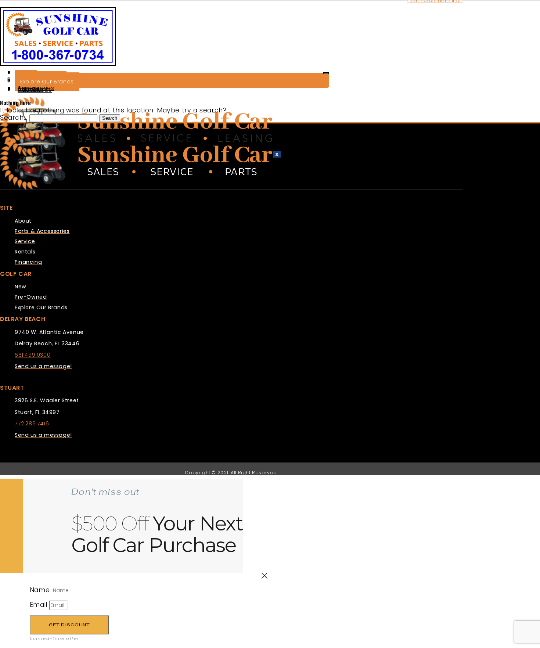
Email (40, 604)
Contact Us (35, 90)
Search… (13, 117)
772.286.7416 (32, 423)
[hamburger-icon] (326, 73)
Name (41, 590)
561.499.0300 (32, 355)
